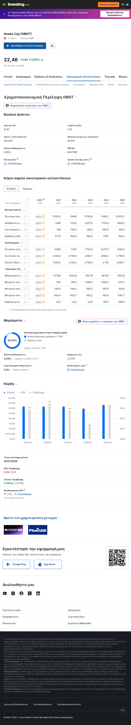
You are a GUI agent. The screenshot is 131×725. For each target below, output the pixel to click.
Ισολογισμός (79, 84)
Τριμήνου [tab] (27, 188)
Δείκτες (111, 84)
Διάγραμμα (23, 76)
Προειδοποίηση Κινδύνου (69, 704)
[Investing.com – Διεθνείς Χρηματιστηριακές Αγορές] (19, 4)
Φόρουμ (124, 76)
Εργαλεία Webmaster (79, 623)
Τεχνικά (109, 76)
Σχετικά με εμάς (12, 610)
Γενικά (8, 76)
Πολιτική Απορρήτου (42, 704)
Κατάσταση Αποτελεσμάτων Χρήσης (52, 84)
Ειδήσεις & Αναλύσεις (49, 76)
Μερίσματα (123, 84)
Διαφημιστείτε (11, 616)
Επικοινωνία (9, 623)
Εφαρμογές (74, 610)
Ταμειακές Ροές (96, 84)
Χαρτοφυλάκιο (76, 616)
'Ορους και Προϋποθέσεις (16, 704)
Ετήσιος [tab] (11, 188)
